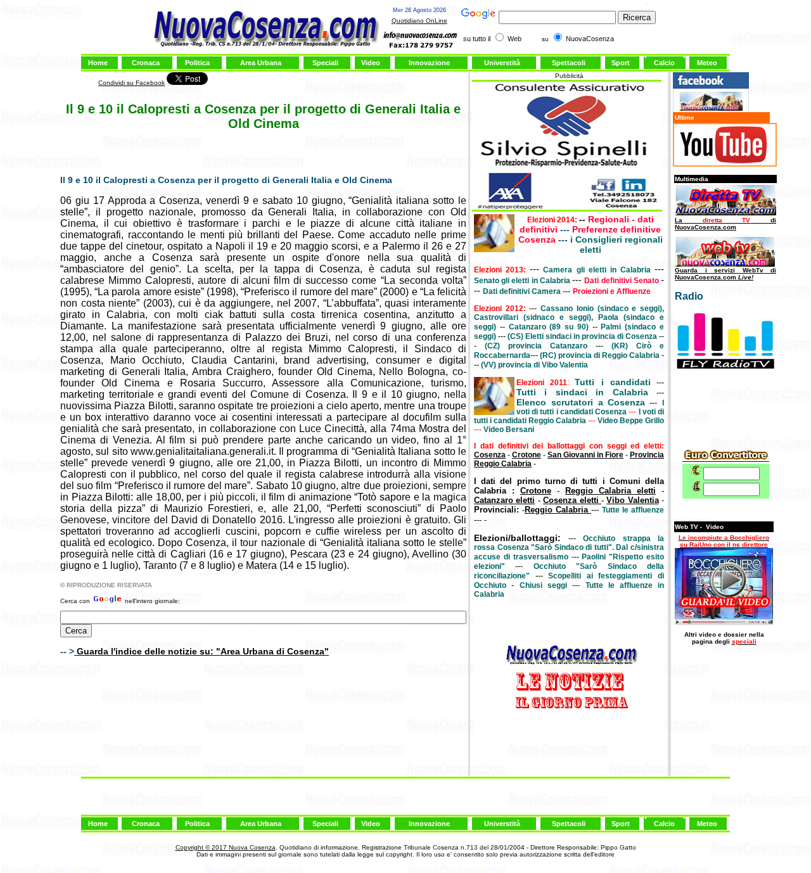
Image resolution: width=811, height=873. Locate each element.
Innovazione (429, 63)
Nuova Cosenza (251, 847)
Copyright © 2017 (201, 847)
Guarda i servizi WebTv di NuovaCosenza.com (725, 274)
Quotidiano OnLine (419, 20)
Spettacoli (568, 63)
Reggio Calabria (558, 509)
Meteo (707, 63)
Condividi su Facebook (131, 82)
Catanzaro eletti (504, 500)
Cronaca (146, 63)
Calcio (664, 63)
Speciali (325, 63)
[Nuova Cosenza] (711, 109)
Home (98, 63)
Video (370, 63)
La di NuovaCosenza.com (725, 224)
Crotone (526, 454)
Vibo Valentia (632, 500)
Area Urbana (260, 63)
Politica (197, 63)
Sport (620, 63)
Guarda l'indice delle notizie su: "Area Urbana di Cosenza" (201, 651)
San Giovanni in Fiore (585, 454)
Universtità (502, 63)
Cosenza (490, 454)
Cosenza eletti (572, 500)
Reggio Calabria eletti (610, 490)
